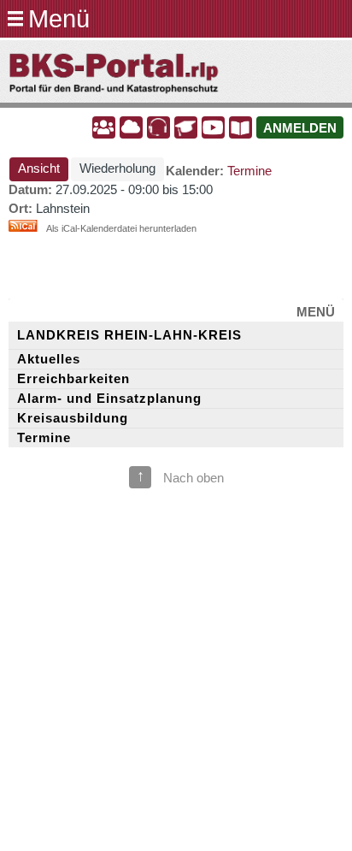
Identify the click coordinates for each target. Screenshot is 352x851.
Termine (249, 171)
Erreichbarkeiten (73, 379)
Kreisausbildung (72, 418)
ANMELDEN (300, 128)
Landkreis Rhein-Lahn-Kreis (129, 335)
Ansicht (43, 168)
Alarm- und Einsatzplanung (109, 398)
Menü (59, 18)
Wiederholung (117, 168)
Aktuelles (48, 359)
